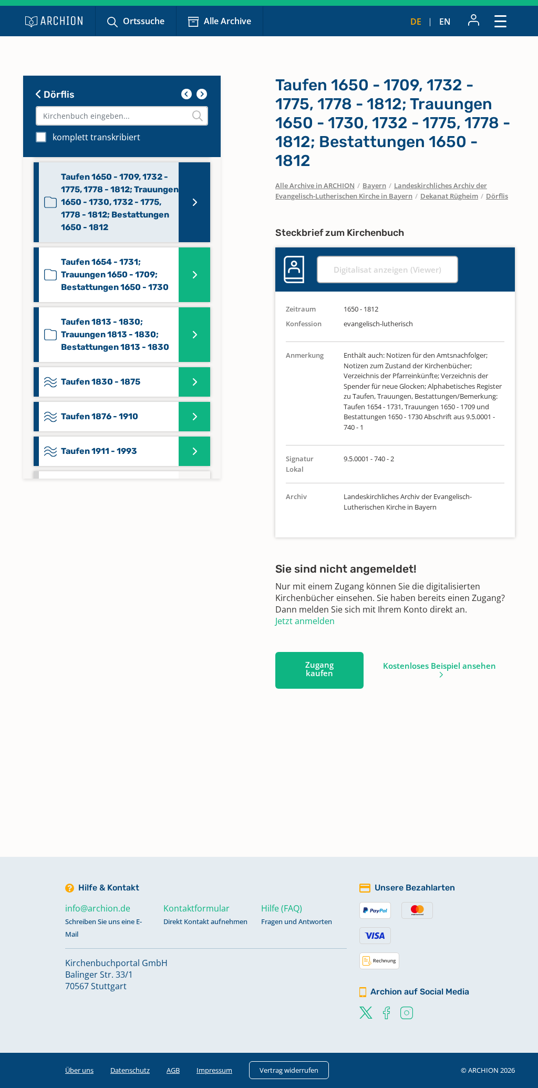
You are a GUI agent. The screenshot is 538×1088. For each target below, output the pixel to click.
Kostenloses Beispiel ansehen (439, 665)
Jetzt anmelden (305, 621)
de (415, 21)
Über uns (79, 1070)
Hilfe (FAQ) (281, 908)
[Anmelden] (473, 21)
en (445, 21)
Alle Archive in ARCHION (315, 185)
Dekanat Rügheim (449, 196)
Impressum (214, 1070)
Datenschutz (130, 1070)
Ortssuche (143, 21)
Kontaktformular (196, 908)
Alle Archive (227, 21)
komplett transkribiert (96, 137)
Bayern (374, 185)
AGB (173, 1070)
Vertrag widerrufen (289, 1070)
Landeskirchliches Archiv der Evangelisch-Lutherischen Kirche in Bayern (381, 191)
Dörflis (58, 94)
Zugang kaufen (319, 668)
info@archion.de (97, 908)
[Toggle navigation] (500, 21)
